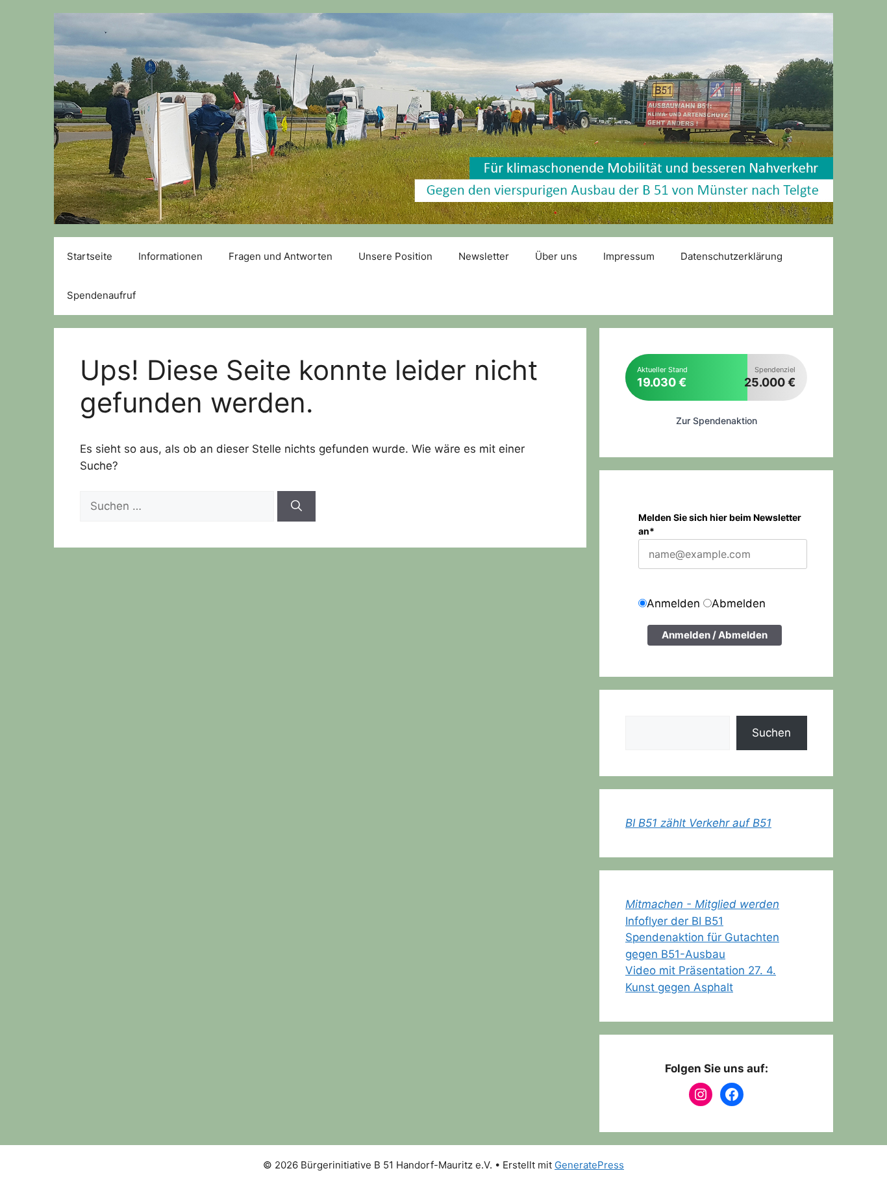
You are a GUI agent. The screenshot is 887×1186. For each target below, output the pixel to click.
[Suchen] (296, 506)
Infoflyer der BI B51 (674, 921)
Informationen (170, 256)
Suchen (771, 732)
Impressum (629, 256)
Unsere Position (395, 256)
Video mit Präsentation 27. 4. (700, 970)
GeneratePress (589, 1165)
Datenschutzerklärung (731, 256)
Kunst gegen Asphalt (679, 987)
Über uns (556, 256)
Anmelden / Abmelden (715, 635)
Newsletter (483, 256)
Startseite (89, 256)
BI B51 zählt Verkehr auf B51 (698, 822)
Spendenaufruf (101, 295)
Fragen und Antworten (280, 256)
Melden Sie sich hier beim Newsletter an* (719, 524)
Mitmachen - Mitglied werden (702, 904)
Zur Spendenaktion (716, 420)
